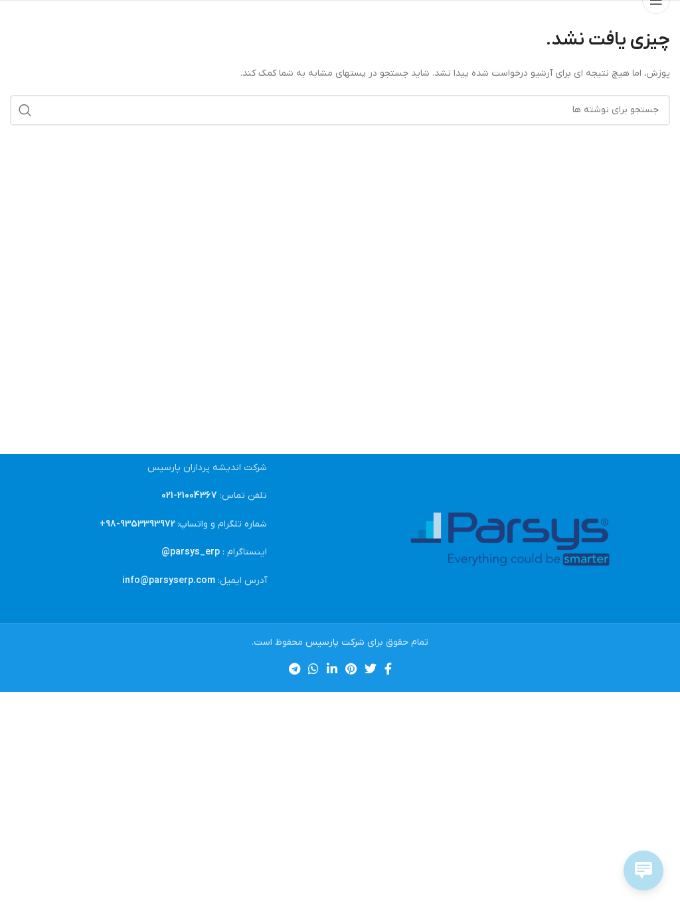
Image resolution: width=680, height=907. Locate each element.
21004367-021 (189, 495)
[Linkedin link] (332, 669)
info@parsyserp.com (168, 580)
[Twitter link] (371, 669)
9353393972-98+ (137, 524)
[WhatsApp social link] (313, 669)
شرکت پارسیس (335, 642)
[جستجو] (25, 110)
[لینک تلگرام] (294, 669)
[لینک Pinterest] (351, 669)
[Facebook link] (388, 669)
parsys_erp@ (190, 552)
